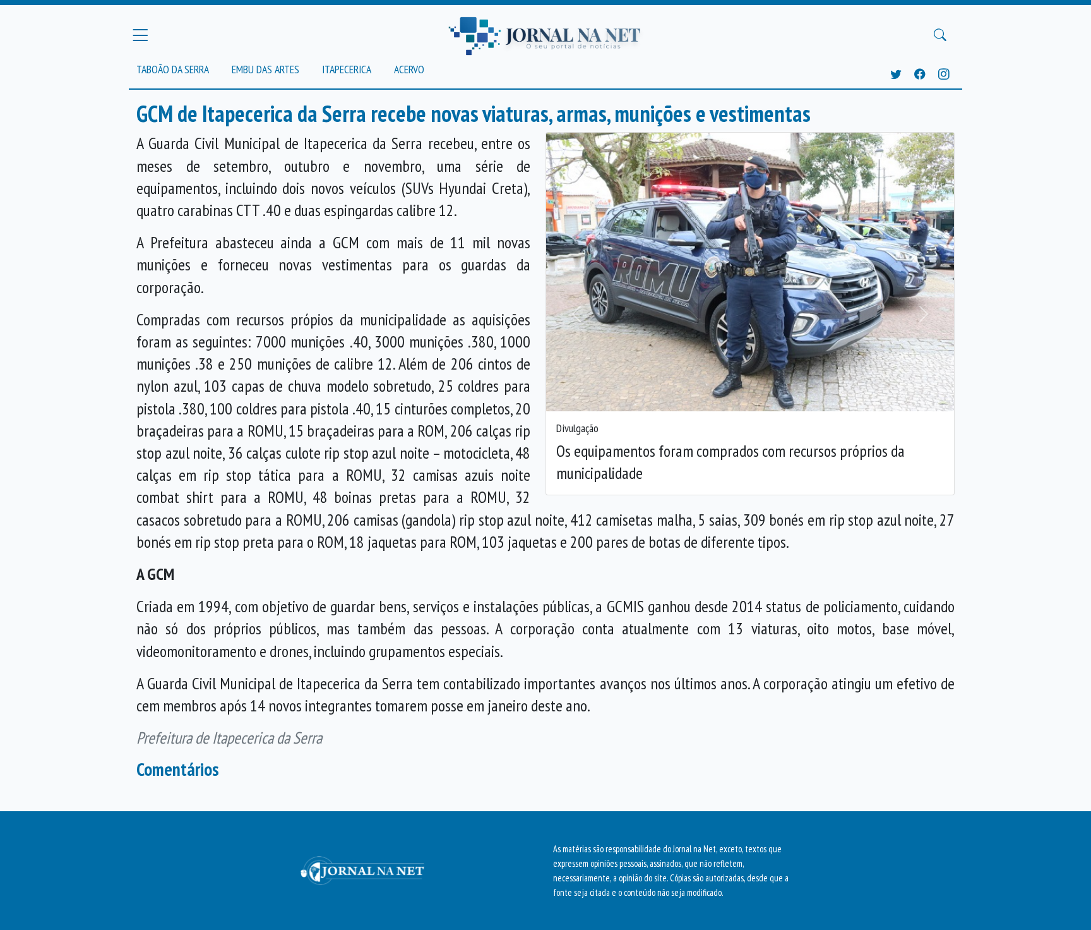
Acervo (409, 69)
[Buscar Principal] (940, 35)
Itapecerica (346, 69)
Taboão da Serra (172, 69)
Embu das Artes (265, 69)
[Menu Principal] (140, 34)
